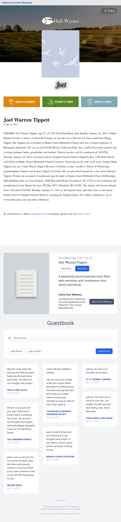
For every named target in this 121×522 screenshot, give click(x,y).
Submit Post (104, 351)
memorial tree (39, 213)
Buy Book (82, 268)
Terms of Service (68, 509)
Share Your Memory (101, 301)
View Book (66, 268)
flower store (83, 213)
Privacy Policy (52, 509)
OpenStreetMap (63, 513)
